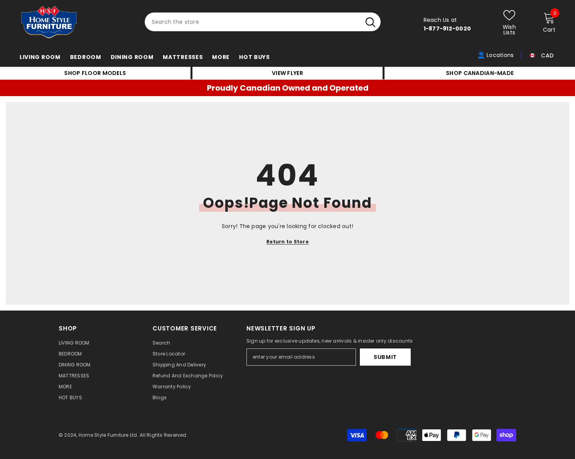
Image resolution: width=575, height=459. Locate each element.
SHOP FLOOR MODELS (95, 73)
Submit (385, 357)
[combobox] (252, 22)
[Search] (263, 22)
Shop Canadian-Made (480, 73)
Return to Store (287, 241)
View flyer (287, 73)
